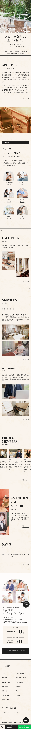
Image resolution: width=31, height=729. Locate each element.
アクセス (18, 695)
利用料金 (18, 686)
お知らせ (4, 691)
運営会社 (16, 712)
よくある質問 (5, 700)
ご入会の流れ (5, 695)
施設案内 (4, 678)
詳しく (8, 184)
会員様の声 (5, 686)
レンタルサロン (6, 682)
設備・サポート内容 (21, 678)
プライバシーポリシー (7, 712)
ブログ (17, 691)
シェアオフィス (19, 682)
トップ (3, 673)
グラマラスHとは (20, 673)
